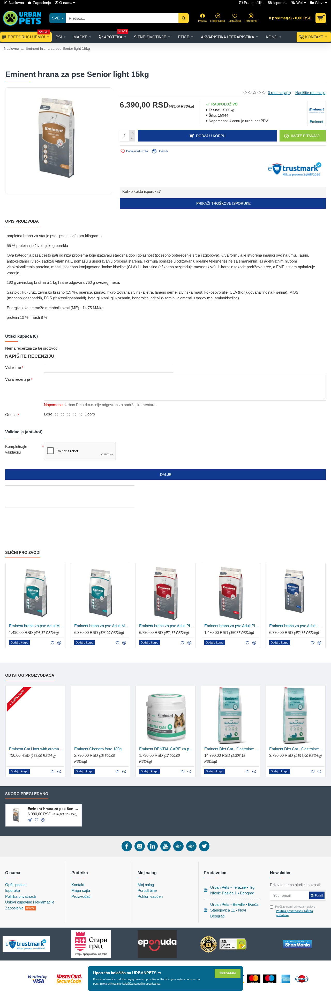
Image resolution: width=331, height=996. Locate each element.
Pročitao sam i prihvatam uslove (295, 911)
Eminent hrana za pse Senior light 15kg (54, 809)
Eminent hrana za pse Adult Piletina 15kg (166, 626)
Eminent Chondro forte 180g (98, 749)
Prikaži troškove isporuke (223, 203)
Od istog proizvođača (29, 675)
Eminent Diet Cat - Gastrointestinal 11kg (231, 749)
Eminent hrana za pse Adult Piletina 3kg (231, 626)
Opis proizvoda (22, 221)
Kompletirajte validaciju (16, 449)
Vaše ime (13, 367)
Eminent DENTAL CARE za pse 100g (166, 749)
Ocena (11, 414)
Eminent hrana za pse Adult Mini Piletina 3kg (36, 626)
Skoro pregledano (26, 794)
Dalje (165, 474)
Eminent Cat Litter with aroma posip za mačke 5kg (36, 749)
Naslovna (11, 48)
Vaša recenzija (17, 379)
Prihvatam (228, 973)
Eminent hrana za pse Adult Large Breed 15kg (296, 626)
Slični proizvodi (22, 552)
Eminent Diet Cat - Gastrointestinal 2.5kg (296, 749)
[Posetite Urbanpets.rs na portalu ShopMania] (297, 944)
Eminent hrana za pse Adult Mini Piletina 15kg (101, 626)
